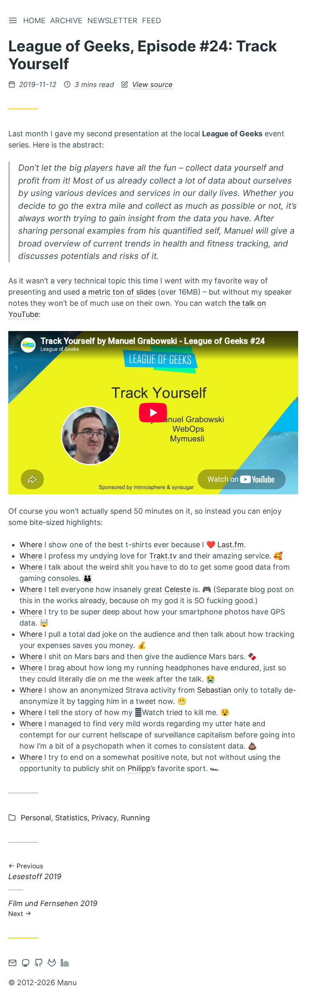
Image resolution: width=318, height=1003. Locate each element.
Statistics (71, 817)
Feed (151, 20)
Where (30, 544)
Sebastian (214, 690)
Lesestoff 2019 (34, 872)
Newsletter (112, 20)
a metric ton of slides (119, 292)
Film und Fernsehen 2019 (52, 908)
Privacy (104, 817)
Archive (66, 20)
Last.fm (230, 544)
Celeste (177, 589)
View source (152, 84)
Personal (36, 817)
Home (34, 20)
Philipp (139, 768)
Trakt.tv (163, 555)
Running (135, 817)
